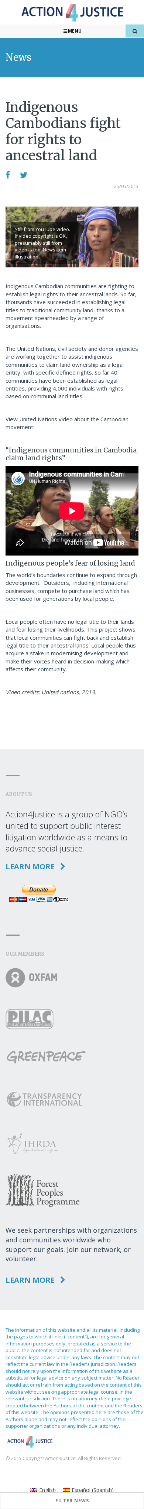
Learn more (31, 866)
